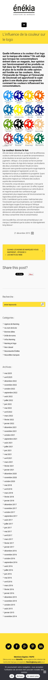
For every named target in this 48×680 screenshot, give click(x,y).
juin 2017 (8, 528)
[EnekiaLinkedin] (41, 646)
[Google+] (25, 646)
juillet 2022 (8, 400)
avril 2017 (8, 535)
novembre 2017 (10, 508)
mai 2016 (8, 578)
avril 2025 (8, 377)
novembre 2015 (10, 601)
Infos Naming (9, 339)
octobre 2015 (9, 605)
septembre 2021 (10, 439)
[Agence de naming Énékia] (24, 10)
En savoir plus (33, 676)
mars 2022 (8, 416)
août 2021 (8, 443)
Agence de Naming (11, 324)
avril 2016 (8, 582)
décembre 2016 (10, 551)
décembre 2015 (10, 597)
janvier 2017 (9, 547)
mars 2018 (8, 493)
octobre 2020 (9, 481)
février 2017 (9, 543)
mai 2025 (8, 373)
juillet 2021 (8, 447)
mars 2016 (8, 585)
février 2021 (9, 466)
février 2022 (9, 420)
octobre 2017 (9, 512)
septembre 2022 (10, 393)
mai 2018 (8, 485)
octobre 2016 (9, 558)
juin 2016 (8, 574)
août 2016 (8, 566)
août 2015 (8, 609)
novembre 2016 (10, 555)
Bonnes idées (9, 332)
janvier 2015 (9, 612)
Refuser (20, 676)
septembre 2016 (10, 562)
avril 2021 (8, 458)
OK (12, 676)
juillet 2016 (8, 570)
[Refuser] (45, 672)
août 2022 (8, 396)
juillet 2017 (8, 524)
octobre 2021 (9, 435)
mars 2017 (8, 539)
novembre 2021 (10, 431)
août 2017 (8, 520)
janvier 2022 (9, 423)
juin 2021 (8, 450)
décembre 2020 (10, 474)
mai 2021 (8, 454)
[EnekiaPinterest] (33, 646)
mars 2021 (8, 462)
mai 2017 (8, 531)
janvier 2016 (9, 593)
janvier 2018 (9, 501)
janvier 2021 (9, 470)
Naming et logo (10, 343)
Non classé (8, 347)
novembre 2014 (10, 616)
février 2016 (9, 589)
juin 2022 (8, 404)
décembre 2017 (10, 504)
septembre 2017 (10, 516)
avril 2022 (8, 412)
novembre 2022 (10, 385)
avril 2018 (8, 489)
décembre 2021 (10, 427)
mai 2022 (8, 408)
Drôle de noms (10, 336)
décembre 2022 (10, 381)
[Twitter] (8, 646)
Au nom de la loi (10, 328)
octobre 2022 (9, 389)
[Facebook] (16, 646)
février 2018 (9, 497)
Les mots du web (14, 255)
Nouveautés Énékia (12, 351)
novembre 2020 (10, 477)
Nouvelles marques (11, 355)
